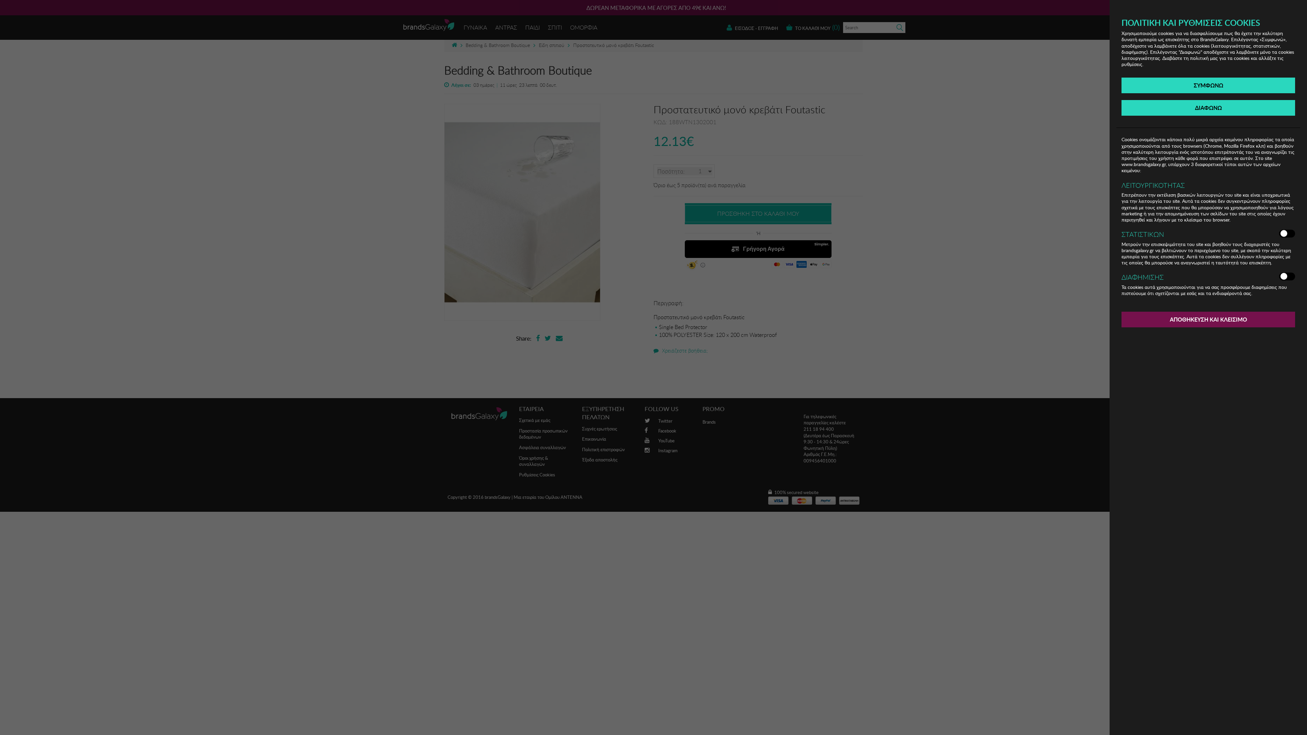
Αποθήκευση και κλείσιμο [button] (1208, 319)
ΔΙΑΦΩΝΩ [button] (1208, 108)
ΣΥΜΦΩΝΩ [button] (1208, 85)
